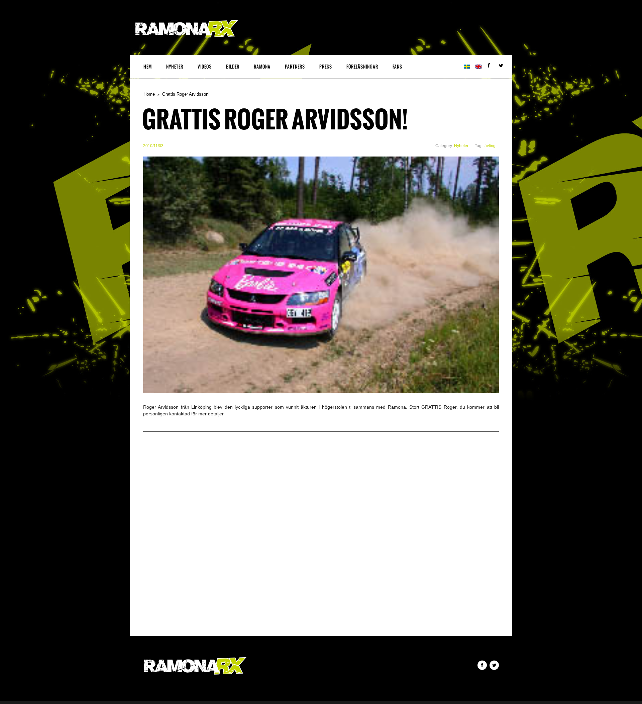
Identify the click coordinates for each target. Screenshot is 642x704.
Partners (295, 67)
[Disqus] (321, 541)
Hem (147, 67)
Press (325, 67)
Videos (205, 67)
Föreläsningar (362, 67)
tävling (490, 145)
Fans (397, 67)
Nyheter (174, 67)
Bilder (232, 67)
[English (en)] (478, 67)
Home (149, 94)
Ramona (262, 67)
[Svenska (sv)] (467, 67)
